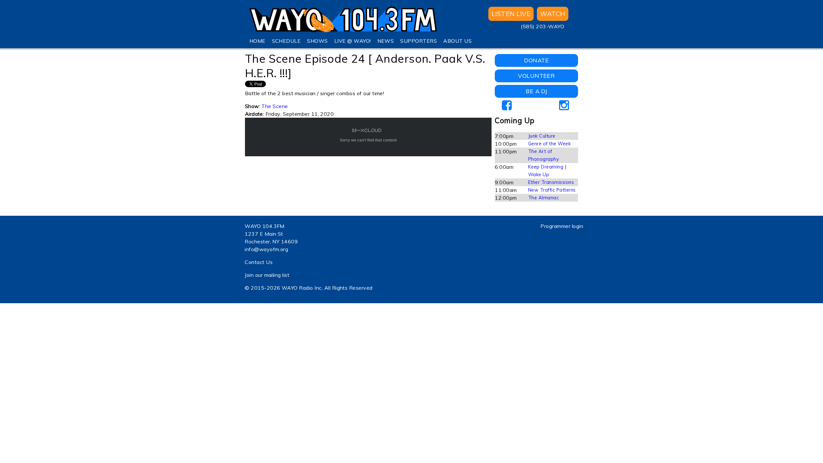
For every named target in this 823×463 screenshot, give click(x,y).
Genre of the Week (549, 144)
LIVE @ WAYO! (352, 41)
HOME (257, 41)
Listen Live (511, 14)
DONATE (536, 60)
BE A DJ (536, 91)
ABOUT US (457, 41)
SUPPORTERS (418, 41)
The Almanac (543, 198)
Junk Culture (542, 136)
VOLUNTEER (536, 75)
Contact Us (259, 262)
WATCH (552, 14)
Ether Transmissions (551, 182)
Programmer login (561, 226)
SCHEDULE (286, 41)
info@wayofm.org (266, 249)
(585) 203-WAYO (542, 26)
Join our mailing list (267, 275)
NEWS (385, 41)
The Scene (274, 106)
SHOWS (317, 41)
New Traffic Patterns (552, 190)
